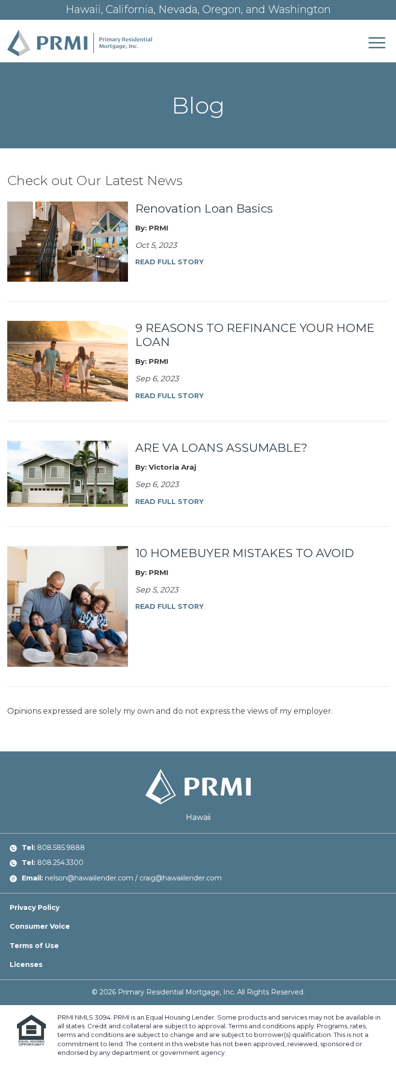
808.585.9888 (61, 847)
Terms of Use (34, 945)
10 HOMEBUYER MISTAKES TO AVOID (244, 553)
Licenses (26, 964)
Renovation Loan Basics (204, 208)
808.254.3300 (60, 862)
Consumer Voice (40, 926)
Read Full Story (169, 262)
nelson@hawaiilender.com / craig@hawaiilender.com (133, 878)
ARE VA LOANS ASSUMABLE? (221, 448)
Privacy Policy (34, 907)
